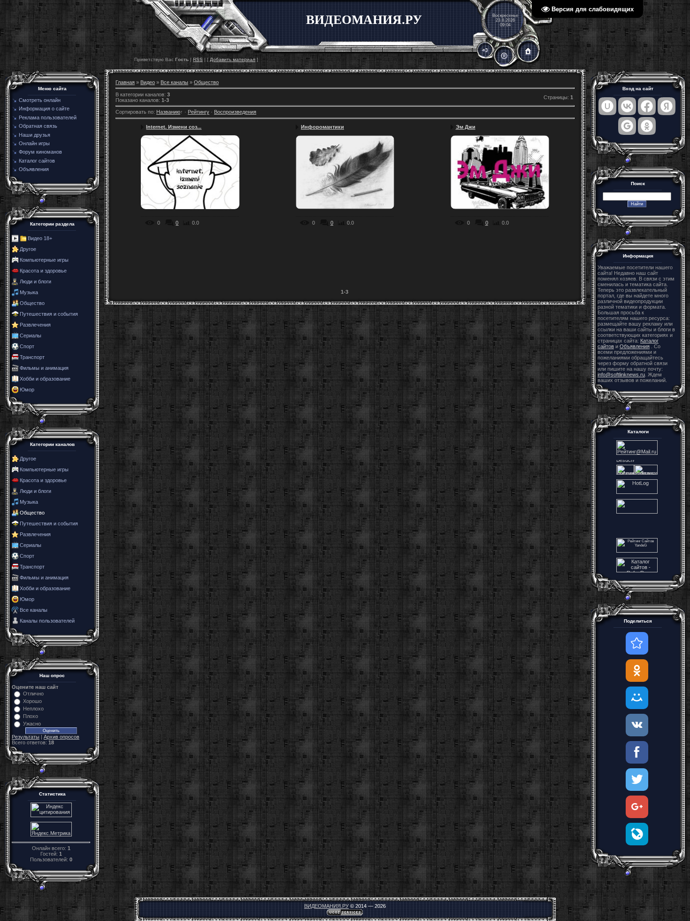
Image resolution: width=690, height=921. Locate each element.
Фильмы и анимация (44, 368)
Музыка (29, 292)
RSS (198, 59)
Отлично (33, 693)
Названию (168, 112)
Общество (32, 303)
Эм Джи (465, 127)
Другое (28, 249)
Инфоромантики (322, 127)
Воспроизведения (235, 112)
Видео (147, 82)
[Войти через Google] (627, 126)
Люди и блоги (35, 281)
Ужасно (32, 723)
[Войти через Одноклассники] (647, 126)
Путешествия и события (49, 314)
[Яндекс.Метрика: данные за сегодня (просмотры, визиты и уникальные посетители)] (51, 829)
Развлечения (35, 325)
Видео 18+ (40, 238)
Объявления (635, 346)
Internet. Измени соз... (173, 127)
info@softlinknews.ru (621, 374)
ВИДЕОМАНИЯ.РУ (326, 906)
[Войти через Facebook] (647, 106)
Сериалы (30, 335)
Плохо (30, 716)
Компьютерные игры (44, 260)
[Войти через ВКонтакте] (627, 106)
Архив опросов (61, 737)
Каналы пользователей (47, 621)
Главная (125, 82)
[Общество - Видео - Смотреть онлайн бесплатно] (637, 643)
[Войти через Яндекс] (666, 106)
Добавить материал (232, 59)
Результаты (25, 737)
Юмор (27, 389)
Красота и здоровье (43, 270)
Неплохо (33, 708)
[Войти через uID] (607, 106)
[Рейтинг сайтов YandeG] (637, 551)
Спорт (27, 346)
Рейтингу (198, 112)
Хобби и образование (45, 379)
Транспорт (32, 357)
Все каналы (33, 610)
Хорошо (32, 701)
